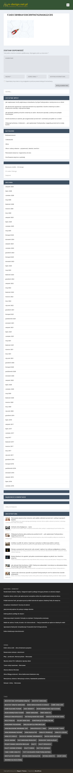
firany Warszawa (32, 713)
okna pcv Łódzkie (61, 732)
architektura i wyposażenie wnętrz (17, 701)
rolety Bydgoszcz (45, 744)
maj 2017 (8, 437)
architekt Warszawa (39, 701)
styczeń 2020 (9, 411)
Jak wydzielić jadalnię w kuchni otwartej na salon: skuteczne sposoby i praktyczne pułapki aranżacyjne (33, 113)
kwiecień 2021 (9, 345)
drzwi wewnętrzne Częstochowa (48, 709)
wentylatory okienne (12, 756)
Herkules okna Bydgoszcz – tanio (21, 527)
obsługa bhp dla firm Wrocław (34, 724)
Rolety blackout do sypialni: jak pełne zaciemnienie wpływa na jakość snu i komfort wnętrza (37, 557)
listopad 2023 (9, 257)
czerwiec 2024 (9, 248)
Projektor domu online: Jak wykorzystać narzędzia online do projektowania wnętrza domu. (32, 596)
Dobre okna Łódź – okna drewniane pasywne (17, 648)
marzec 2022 (9, 297)
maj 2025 (8, 230)
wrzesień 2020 (9, 376)
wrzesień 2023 (9, 261)
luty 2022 (8, 301)
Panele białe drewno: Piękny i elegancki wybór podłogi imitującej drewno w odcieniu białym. (32, 592)
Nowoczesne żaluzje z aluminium (14, 652)
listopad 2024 (9, 235)
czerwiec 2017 (9, 433)
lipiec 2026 (8, 191)
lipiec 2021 (8, 332)
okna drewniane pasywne (13, 732)
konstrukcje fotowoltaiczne (42, 720)
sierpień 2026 (9, 186)
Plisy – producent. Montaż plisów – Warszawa (18, 656)
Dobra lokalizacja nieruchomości (14, 631)
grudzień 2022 (9, 279)
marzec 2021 (9, 349)
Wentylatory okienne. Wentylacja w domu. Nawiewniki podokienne (24, 678)
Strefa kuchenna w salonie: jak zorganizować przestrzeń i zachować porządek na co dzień (33, 119)
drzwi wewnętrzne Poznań (14, 713)
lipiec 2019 (8, 420)
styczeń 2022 (9, 305)
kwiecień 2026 (9, 204)
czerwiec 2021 (9, 336)
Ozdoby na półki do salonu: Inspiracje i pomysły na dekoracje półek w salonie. (35, 543)
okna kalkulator (31, 732)
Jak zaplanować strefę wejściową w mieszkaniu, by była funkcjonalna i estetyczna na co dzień (34, 102)
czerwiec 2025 (9, 226)
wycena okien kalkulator (31, 756)
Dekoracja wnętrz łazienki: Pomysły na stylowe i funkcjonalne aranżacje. (26, 618)
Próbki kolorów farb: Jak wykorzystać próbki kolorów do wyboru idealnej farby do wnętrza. (32, 600)
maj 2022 (8, 288)
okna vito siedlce (11, 736)
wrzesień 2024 (9, 239)
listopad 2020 (9, 367)
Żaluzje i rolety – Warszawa (12, 683)
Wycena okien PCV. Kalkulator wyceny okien (17, 661)
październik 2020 (10, 371)
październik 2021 (10, 319)
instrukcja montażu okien (34, 716)
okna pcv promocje (45, 732)
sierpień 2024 (9, 244)
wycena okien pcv (49, 756)
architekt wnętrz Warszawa (15, 705)
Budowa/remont (10, 135)
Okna (7, 144)
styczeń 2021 (9, 358)
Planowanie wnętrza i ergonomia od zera (18, 153)
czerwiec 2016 (9, 486)
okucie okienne (10, 740)
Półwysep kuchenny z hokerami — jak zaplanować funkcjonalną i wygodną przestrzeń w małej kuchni (34, 123)
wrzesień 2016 (9, 473)
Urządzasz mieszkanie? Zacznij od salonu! (17, 605)
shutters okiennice (43, 748)
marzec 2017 (9, 446)
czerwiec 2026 (9, 195)
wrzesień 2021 (9, 323)
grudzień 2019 (9, 415)
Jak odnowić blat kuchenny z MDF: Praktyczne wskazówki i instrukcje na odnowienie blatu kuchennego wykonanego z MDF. (39, 566)
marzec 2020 (9, 402)
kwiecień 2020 (9, 398)
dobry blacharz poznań (13, 709)
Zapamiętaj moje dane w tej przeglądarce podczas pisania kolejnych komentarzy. (29, 81)
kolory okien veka (23, 720)
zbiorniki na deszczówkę (13, 760)
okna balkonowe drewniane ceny (16, 728)
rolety (33, 744)
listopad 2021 (9, 314)
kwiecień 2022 (9, 292)
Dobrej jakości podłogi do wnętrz (14, 614)
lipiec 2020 (8, 385)
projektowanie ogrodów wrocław (17, 744)
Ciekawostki (9, 139)
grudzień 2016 (9, 459)
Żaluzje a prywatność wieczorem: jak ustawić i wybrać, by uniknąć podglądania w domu (38, 549)
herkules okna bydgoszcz (14, 716)
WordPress (38, 771)
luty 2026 (8, 213)
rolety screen (29, 748)
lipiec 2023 (8, 266)
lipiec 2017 (8, 429)
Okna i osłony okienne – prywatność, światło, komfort (22, 148)
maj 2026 (8, 200)
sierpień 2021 (9, 327)
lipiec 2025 (8, 222)
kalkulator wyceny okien (55, 716)
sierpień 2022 (9, 283)
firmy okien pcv (45, 713)
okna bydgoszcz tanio (38, 728)
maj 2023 (8, 270)
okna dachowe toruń (56, 728)
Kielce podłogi (10, 720)
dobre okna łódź (57, 705)
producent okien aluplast (48, 740)
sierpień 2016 (9, 477)
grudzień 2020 (9, 363)
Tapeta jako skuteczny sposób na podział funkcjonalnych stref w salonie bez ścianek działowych (37, 573)
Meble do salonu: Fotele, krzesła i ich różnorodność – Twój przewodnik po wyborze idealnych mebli (34, 622)
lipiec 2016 (8, 481)
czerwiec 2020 (9, 389)
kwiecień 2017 (9, 442)
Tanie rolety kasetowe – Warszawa (14, 665)
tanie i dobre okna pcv (12, 752)
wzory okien (61, 756)
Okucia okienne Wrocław (11, 670)
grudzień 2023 (9, 252)
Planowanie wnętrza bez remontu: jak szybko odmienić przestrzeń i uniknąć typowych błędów (38, 518)
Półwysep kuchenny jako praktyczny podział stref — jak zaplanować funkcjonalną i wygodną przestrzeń (37, 535)
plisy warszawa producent (27, 740)
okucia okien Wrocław (52, 736)
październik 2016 (10, 468)
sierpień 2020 (9, 380)
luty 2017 (8, 451)
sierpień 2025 (9, 217)
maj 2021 (8, 341)
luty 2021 (8, 354)
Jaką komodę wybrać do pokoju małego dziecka (18, 609)
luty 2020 (8, 407)
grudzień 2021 (9, 310)
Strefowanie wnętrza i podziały (15, 157)
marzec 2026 (9, 208)
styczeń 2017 (9, 455)
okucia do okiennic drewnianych (30, 736)
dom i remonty (29, 709)
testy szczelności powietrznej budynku (37, 752)
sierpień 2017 (9, 424)
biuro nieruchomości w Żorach (38, 705)
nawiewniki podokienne (13, 724)
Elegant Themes (22, 771)
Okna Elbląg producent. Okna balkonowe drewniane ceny (21, 674)
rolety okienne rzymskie (13, 748)
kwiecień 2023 (9, 274)
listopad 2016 (9, 464)
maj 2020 (8, 393)
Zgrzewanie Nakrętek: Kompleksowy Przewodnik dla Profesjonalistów (25, 627)
